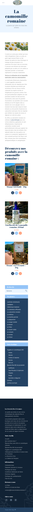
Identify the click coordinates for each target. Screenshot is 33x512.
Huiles (10, 352)
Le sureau (10, 334)
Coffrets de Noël (12, 383)
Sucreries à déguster (14, 378)
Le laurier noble (11, 329)
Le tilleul (9, 337)
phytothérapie (15, 120)
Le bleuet (10, 324)
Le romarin (10, 332)
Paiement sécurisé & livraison (13, 467)
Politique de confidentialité (13, 476)
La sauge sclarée (12, 322)
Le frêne (9, 327)
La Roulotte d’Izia (10, 456)
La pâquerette (11, 319)
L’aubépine (10, 304)
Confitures (11, 368)
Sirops (10, 375)
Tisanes (10, 373)
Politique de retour (10, 469)
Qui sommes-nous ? (10, 441)
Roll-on (10, 362)
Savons (10, 360)
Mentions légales (10, 474)
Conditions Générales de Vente (14, 472)
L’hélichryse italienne (13, 307)
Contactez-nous (9, 465)
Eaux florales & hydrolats (16, 370)
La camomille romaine (13, 312)
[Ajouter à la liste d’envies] (20, 192)
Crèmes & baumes (13, 357)
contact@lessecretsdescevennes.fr (15, 490)
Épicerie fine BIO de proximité (15, 365)
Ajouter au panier (12, 192)
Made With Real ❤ (10, 510)
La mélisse (10, 314)
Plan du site (8, 478)
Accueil (7, 439)
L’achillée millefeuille (13, 302)
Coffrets (9, 380)
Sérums (10, 355)
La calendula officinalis (14, 309)
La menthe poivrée (12, 317)
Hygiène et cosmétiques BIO (15, 350)
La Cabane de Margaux (11, 458)
